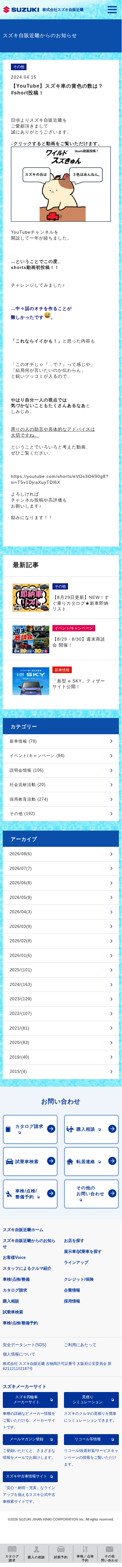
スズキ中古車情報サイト (26, 1476)
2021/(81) (19, 1028)
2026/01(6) (21, 955)
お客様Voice (14, 1257)
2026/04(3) (21, 912)
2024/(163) (21, 984)
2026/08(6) (21, 853)
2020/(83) (19, 1042)
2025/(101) (21, 970)
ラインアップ (76, 1262)
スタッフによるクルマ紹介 (27, 1268)
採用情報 (72, 1301)
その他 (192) (22, 813)
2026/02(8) (21, 941)
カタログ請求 (15, 1290)
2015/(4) (18, 1071)
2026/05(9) (21, 897)
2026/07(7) (21, 868)
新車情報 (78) (23, 741)
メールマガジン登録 (26, 1439)
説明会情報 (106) (27, 770)
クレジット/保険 (79, 1279)
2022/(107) (21, 1013)
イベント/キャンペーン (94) (37, 755)
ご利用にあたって (80, 1344)
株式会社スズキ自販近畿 (63, 9)
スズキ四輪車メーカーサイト (26, 1399)
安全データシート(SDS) (24, 1344)
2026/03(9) (21, 926)
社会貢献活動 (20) (28, 784)
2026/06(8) (21, 883)
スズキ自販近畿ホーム (23, 1229)
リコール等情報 (88, 1439)
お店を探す (74, 1240)
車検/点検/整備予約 (20, 1323)
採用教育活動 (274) (29, 799)
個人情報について (19, 1354)
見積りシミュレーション (88, 1399)
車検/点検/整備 (16, 1279)
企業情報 (72, 1290)
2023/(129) (21, 999)
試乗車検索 (13, 1312)
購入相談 (11, 1301)
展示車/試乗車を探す (83, 1251)
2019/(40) (19, 1057)
